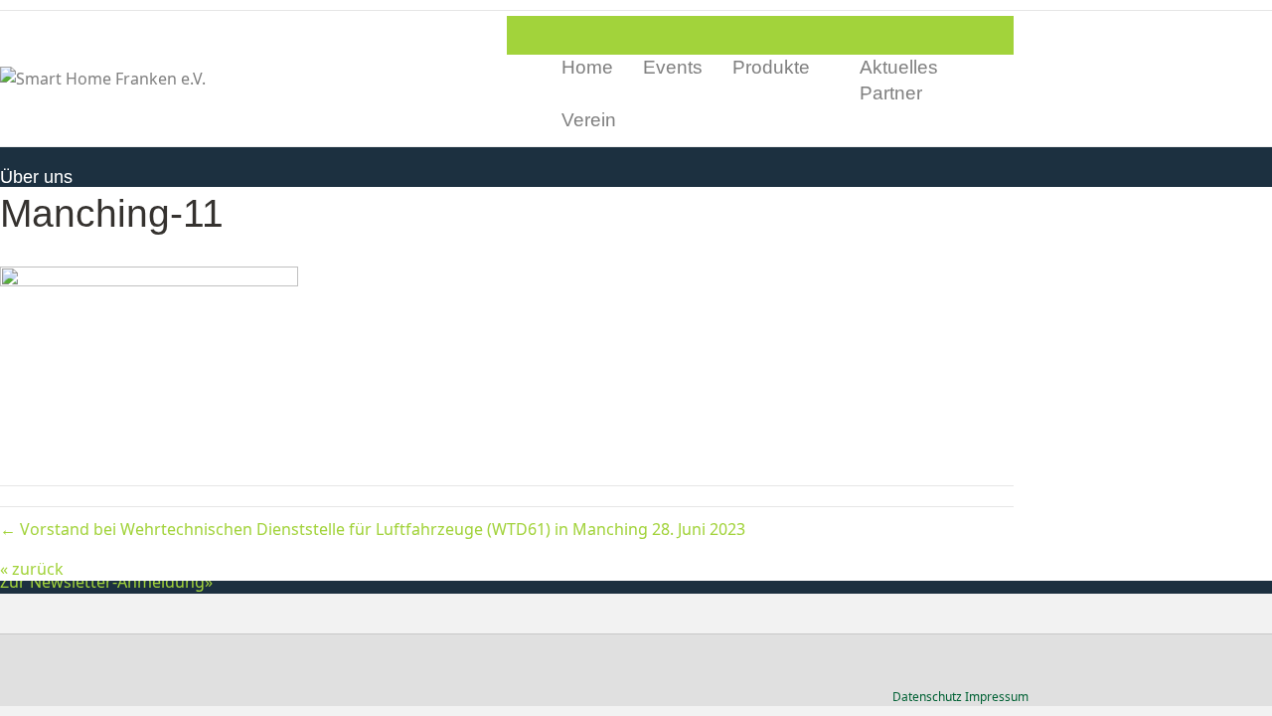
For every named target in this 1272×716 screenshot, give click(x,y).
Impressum (997, 696)
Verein (588, 119)
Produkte (771, 67)
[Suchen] (998, 94)
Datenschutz (927, 696)
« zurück (32, 569)
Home (587, 67)
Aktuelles (899, 67)
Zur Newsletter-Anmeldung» (106, 582)
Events (673, 67)
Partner (891, 93)
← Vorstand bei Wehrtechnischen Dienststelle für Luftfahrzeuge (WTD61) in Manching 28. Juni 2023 (372, 529)
